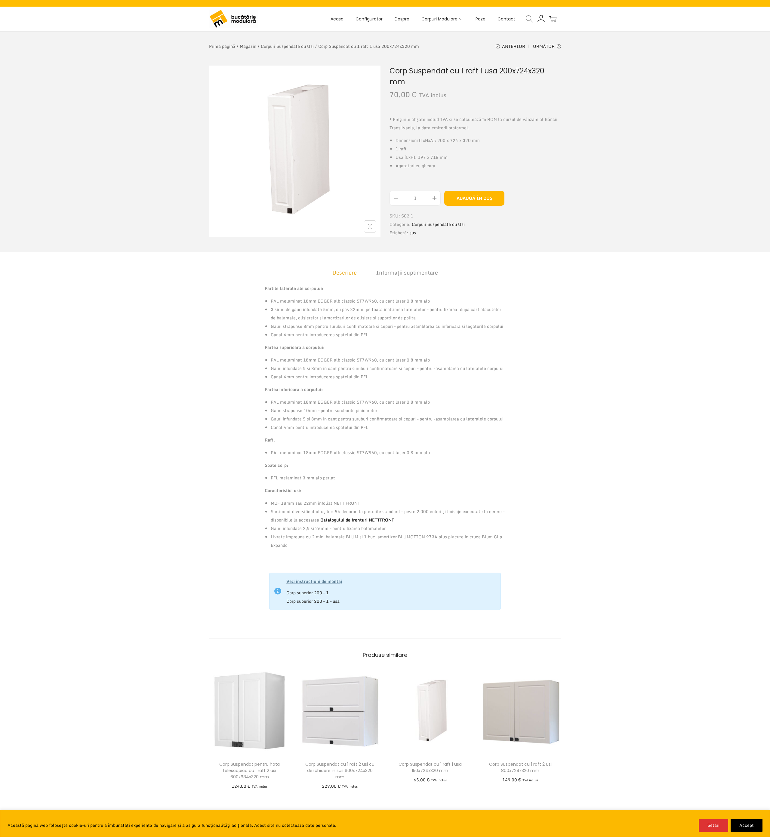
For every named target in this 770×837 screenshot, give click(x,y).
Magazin (248, 46)
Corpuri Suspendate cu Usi (287, 46)
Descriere (344, 272)
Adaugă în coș (474, 198)
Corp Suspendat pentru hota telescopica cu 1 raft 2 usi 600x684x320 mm (249, 770)
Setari (713, 825)
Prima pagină (222, 46)
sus (412, 232)
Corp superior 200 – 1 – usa (313, 601)
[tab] (344, 272)
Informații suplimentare (407, 272)
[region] (385, 823)
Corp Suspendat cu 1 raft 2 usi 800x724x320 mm (520, 767)
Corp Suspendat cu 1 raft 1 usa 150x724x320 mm (430, 767)
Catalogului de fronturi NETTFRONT (357, 519)
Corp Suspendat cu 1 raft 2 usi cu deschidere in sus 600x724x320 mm (339, 770)
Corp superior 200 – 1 (307, 592)
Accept (746, 825)
